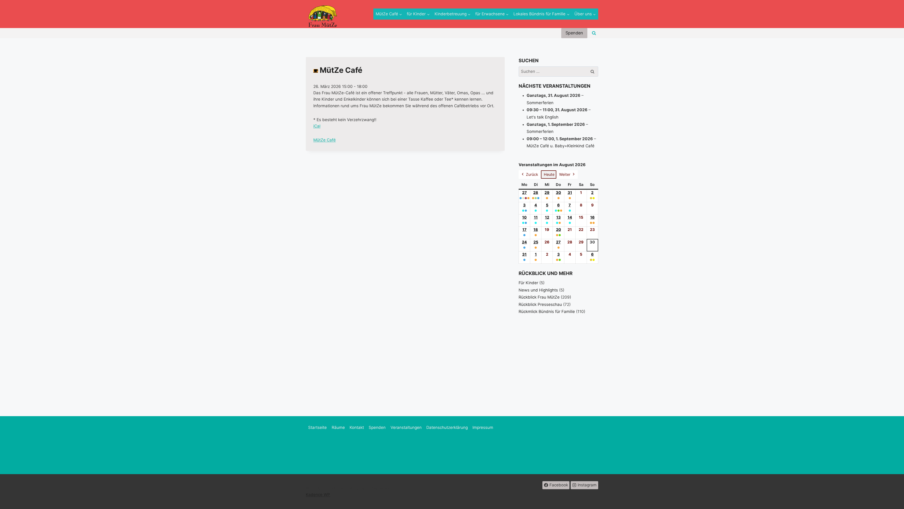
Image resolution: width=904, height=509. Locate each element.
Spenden (574, 32)
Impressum (482, 427)
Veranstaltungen (406, 427)
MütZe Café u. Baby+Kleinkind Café (560, 146)
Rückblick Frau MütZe (539, 297)
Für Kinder (528, 282)
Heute (549, 174)
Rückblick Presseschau (540, 304)
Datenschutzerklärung (447, 427)
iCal (316, 126)
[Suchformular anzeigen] (594, 33)
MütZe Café (324, 140)
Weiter (564, 174)
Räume (338, 427)
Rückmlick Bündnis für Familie (547, 311)
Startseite (317, 427)
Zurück (532, 174)
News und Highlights (538, 290)
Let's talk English (542, 117)
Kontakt (357, 427)
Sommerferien (540, 102)
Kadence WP (318, 494)
